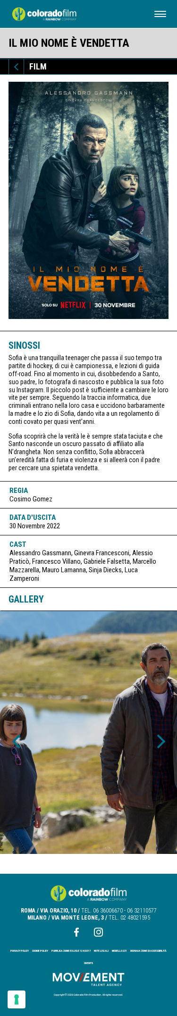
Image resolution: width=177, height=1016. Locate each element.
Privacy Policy (19, 950)
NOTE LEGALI (101, 950)
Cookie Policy (40, 950)
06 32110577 (142, 910)
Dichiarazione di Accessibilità (148, 950)
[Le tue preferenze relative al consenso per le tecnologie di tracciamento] (16, 999)
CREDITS (88, 962)
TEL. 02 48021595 (129, 917)
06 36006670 (108, 910)
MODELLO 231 (119, 950)
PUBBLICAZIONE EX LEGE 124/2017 (71, 950)
